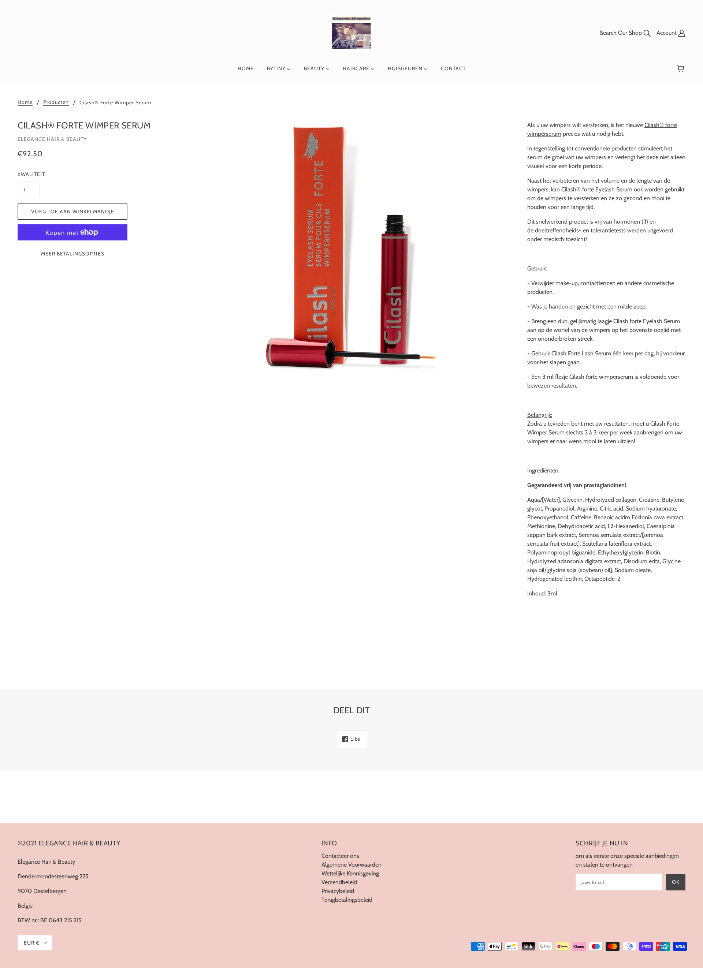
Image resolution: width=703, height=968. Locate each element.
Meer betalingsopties (72, 253)
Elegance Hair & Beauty (52, 139)
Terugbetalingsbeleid (346, 899)
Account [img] (667, 32)
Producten (56, 102)
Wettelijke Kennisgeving (350, 873)
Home (25, 102)
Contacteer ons (340, 855)
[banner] (351, 32)
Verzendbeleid (339, 882)
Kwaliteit (29, 174)
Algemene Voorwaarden (351, 864)
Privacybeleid (337, 890)
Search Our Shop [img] (621, 32)
